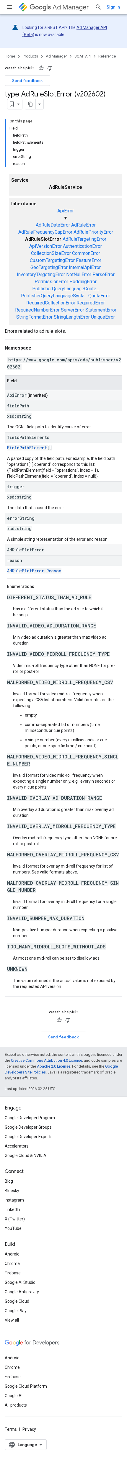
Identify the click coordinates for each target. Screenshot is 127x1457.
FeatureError (88, 260)
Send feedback (27, 80)
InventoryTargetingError (41, 274)
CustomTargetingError (52, 260)
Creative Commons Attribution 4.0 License (46, 1060)
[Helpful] (41, 68)
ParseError (103, 274)
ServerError (72, 310)
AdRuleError (83, 225)
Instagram (14, 1200)
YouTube (13, 1228)
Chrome (12, 1263)
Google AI (13, 1395)
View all (12, 1320)
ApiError (65, 211)
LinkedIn (12, 1209)
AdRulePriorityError (93, 232)
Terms (11, 1429)
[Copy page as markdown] (30, 104)
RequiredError (90, 303)
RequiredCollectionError (50, 303)
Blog (9, 1181)
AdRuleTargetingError (84, 239)
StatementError (100, 310)
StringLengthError (72, 317)
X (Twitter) (15, 1219)
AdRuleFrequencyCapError (45, 232)
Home (10, 56)
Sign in (113, 7)
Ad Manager (71, 7)
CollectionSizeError (51, 253)
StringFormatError (34, 317)
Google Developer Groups (28, 1127)
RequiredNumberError (37, 310)
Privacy (29, 1429)
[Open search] (98, 7)
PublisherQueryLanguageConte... (65, 288)
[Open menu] (9, 7)
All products (16, 1405)
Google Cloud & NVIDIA (25, 1155)
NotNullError (78, 274)
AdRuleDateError (53, 225)
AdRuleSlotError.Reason (34, 570)
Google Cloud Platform (26, 1386)
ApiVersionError (45, 246)
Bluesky (12, 1190)
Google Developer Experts (29, 1136)
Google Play (16, 1310)
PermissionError (51, 281)
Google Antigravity (22, 1291)
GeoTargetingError (49, 267)
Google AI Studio (20, 1282)
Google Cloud (17, 1301)
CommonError (86, 253)
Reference (107, 56)
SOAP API (82, 56)
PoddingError (83, 281)
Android (12, 1254)
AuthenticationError (82, 246)
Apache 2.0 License (53, 1066)
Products (30, 56)
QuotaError (99, 296)
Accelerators (17, 1146)
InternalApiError (85, 267)
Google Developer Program (30, 1117)
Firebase (13, 1273)
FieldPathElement (27, 447)
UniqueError (103, 317)
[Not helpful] (49, 68)
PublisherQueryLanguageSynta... (54, 296)
